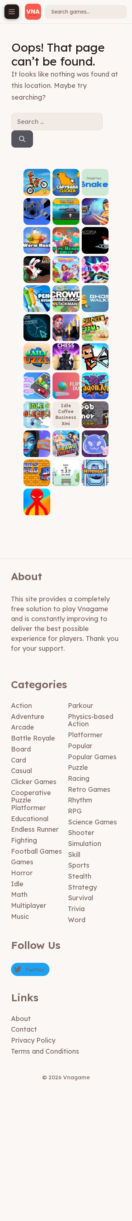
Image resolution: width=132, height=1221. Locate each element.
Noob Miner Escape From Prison (95, 412)
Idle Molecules (37, 417)
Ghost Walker (95, 304)
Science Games (92, 822)
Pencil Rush (37, 304)
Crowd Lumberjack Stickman (66, 299)
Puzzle (78, 767)
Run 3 (37, 219)
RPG (75, 811)
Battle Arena (95, 217)
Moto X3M (37, 190)
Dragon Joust (95, 391)
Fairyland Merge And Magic (66, 270)
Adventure (27, 716)
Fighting (24, 840)
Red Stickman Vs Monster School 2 (36, 499)
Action (21, 705)
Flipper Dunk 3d (66, 391)
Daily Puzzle (36, 362)
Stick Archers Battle (95, 359)
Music (20, 916)
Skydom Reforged (95, 275)
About (21, 1018)
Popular (80, 746)
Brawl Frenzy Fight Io (66, 446)
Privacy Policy (33, 1040)
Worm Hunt (36, 246)
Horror (22, 873)
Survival (80, 898)
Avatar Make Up (37, 449)
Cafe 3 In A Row (66, 478)
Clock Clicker (37, 333)
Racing (78, 778)
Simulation (84, 843)
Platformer (85, 735)
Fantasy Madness (37, 275)
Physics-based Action (90, 720)
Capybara (66, 190)
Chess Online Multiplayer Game (66, 357)
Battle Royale (33, 738)
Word (76, 920)
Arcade (22, 727)
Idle (17, 884)
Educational (29, 818)
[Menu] (11, 11)
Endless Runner (35, 829)
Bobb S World (37, 478)
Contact (24, 1029)
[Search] (22, 139)
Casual (21, 771)
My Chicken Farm (95, 330)
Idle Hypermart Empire (95, 475)
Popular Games (92, 757)
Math (19, 894)
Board (21, 749)
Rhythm (80, 800)
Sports (78, 865)
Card (18, 760)
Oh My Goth (66, 333)
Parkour (80, 705)
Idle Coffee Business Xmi (65, 414)
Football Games (36, 851)
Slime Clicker (95, 449)
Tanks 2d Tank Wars (66, 214)
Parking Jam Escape (36, 388)
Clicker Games (33, 781)
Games (22, 862)
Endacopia (95, 246)
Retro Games (89, 789)
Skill (74, 854)
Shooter (81, 832)
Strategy (82, 887)
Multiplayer (28, 905)
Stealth (79, 876)
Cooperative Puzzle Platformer (31, 800)
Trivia (76, 909)
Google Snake (95, 188)
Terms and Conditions (45, 1051)
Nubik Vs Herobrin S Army (66, 243)
